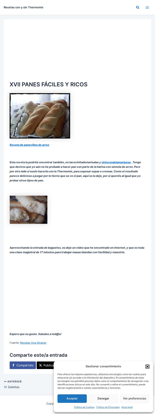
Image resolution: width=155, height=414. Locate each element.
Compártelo (25, 365)
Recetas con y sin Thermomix (23, 7)
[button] (147, 366)
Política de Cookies (84, 407)
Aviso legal (127, 407)
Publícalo (50, 365)
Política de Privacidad (107, 407)
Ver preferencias (134, 398)
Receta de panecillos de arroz (29, 145)
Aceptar (72, 398)
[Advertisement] (77, 51)
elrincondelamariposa (116, 162)
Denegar (103, 398)
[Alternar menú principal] (147, 8)
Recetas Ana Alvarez (33, 342)
